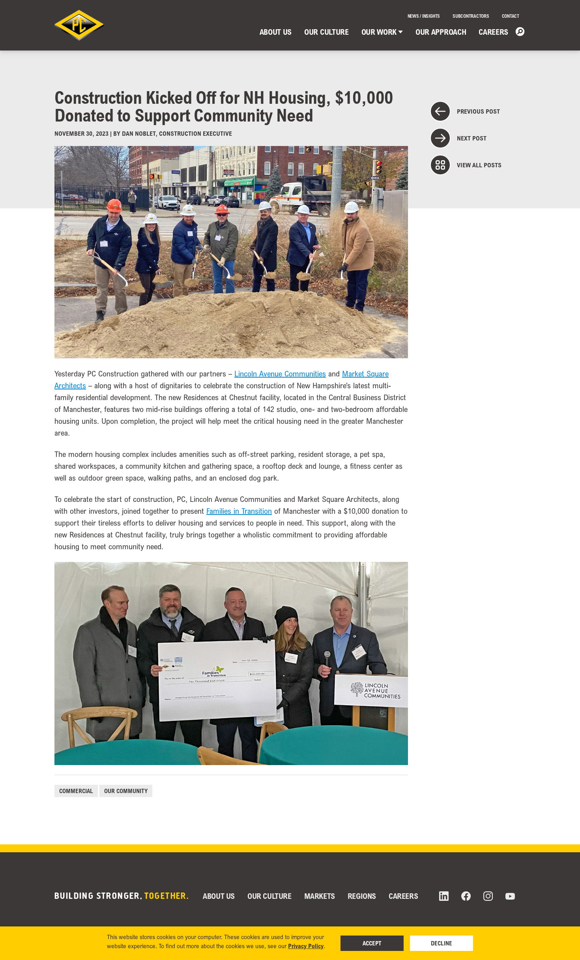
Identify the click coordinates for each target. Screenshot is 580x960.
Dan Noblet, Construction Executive (177, 133)
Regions (362, 896)
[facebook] (466, 896)
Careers (493, 32)
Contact (510, 16)
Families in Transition (239, 511)
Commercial (76, 790)
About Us (276, 32)
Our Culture (326, 32)
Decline (441, 943)
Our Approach (440, 32)
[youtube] (510, 896)
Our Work (379, 32)
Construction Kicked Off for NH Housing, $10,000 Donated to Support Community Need (223, 105)
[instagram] (488, 896)
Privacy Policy (306, 946)
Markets (319, 896)
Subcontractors (471, 16)
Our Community (126, 790)
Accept (372, 943)
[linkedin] (444, 896)
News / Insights (424, 16)
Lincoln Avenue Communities (280, 373)
